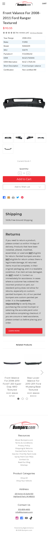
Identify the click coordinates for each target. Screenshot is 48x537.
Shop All (24, 478)
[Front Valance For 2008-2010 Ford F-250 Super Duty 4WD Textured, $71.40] (12, 363)
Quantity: (24, 169)
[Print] (13, 197)
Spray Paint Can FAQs (24, 457)
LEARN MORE (14, 331)
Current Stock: (24, 161)
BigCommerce (28, 528)
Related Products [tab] (24, 345)
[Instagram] (17, 518)
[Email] (8, 197)
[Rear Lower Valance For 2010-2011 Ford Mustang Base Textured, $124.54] (33, 363)
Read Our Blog (24, 462)
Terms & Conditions (24, 443)
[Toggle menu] (3, 3)
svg (31, 518)
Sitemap (24, 465)
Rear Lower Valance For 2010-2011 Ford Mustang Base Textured (33, 384)
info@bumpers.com (24, 512)
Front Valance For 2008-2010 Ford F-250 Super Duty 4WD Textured (12, 384)
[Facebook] (4, 197)
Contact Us (24, 459)
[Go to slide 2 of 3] (23, 399)
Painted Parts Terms (24, 451)
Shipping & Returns (24, 448)
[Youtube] (26, 518)
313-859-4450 (24, 509)
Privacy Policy (24, 446)
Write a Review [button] (36, 33)
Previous (3, 372)
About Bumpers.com (24, 440)
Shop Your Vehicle (24, 481)
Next (42, 372)
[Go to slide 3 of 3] (27, 399)
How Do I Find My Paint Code (24, 454)
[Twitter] (17, 197)
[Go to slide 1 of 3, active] (18, 399)
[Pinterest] (22, 197)
